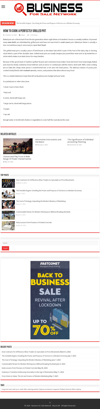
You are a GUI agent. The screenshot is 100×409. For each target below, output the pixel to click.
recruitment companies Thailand (54, 389)
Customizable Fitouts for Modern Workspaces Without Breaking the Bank (43, 212)
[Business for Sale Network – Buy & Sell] (50, 9)
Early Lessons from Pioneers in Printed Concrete (34, 222)
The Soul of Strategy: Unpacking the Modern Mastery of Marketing (41, 201)
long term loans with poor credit (12, 389)
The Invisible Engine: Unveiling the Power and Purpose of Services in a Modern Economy (48, 23)
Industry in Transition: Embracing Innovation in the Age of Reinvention (28, 372)
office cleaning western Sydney (34, 389)
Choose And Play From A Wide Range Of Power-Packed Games (17, 157)
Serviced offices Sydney (73, 389)
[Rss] (50, 402)
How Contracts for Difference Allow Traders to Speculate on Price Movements (45, 180)
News (23, 35)
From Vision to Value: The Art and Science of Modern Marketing (25, 376)
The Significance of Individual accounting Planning (80, 140)
